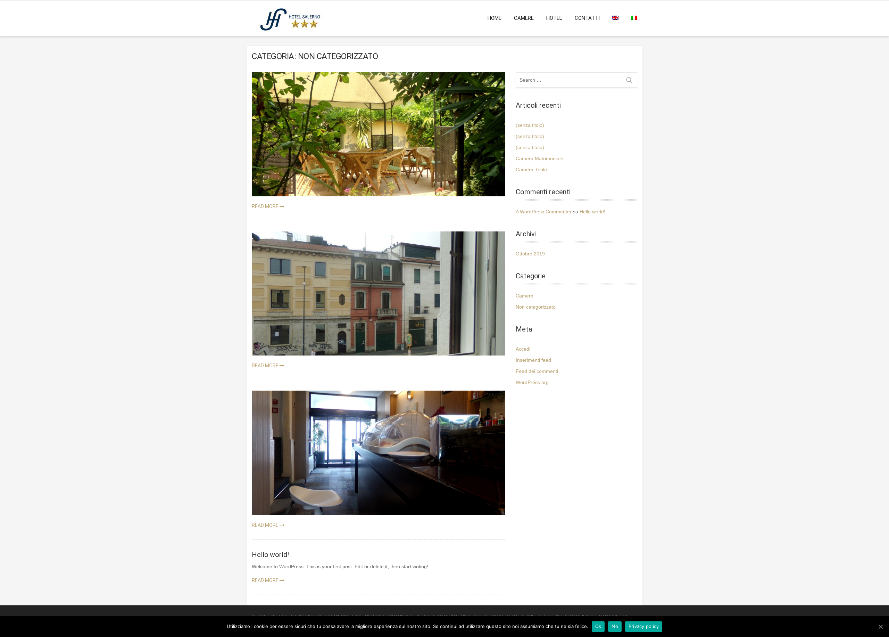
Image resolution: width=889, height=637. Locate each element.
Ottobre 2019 (530, 253)
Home (494, 18)
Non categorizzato (536, 307)
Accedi (523, 349)
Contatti (587, 18)
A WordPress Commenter (544, 211)
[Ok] (880, 626)
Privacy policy (644, 626)
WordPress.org (532, 382)
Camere (524, 18)
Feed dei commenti (537, 371)
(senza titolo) (530, 125)
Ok (598, 626)
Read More (266, 206)
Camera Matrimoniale (539, 158)
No (615, 626)
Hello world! (592, 211)
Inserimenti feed (533, 360)
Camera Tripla (531, 169)
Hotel (554, 18)
